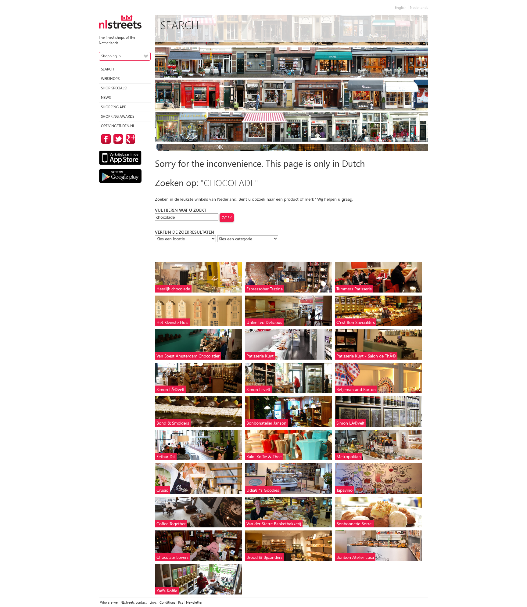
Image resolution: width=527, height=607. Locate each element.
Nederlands (419, 7)
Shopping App (113, 107)
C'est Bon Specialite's (355, 322)
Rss (180, 602)
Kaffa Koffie (166, 591)
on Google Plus (129, 139)
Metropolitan (348, 456)
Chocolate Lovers (172, 557)
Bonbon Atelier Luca (355, 557)
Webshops (110, 78)
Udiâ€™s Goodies (262, 490)
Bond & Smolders (172, 423)
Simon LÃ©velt (170, 389)
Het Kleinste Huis (172, 322)
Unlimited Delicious (264, 322)
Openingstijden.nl (118, 126)
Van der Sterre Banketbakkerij (273, 523)
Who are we (109, 602)
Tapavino (344, 490)
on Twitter (117, 139)
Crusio (162, 490)
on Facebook (105, 139)
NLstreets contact (133, 602)
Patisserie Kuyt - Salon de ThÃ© (366, 356)
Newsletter (194, 602)
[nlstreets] (120, 21)
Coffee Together (171, 523)
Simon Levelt (258, 389)
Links (153, 602)
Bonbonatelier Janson (266, 423)
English (401, 7)
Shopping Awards (117, 116)
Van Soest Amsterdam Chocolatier (188, 356)
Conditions (167, 602)
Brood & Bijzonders (264, 557)
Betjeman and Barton (356, 389)
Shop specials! (114, 88)
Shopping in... (112, 56)
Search (107, 69)
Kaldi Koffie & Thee (263, 456)
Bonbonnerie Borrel (354, 523)
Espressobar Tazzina (264, 289)
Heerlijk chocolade (173, 289)
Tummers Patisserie (354, 289)
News (106, 97)
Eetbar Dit (165, 456)
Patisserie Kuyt (260, 356)
